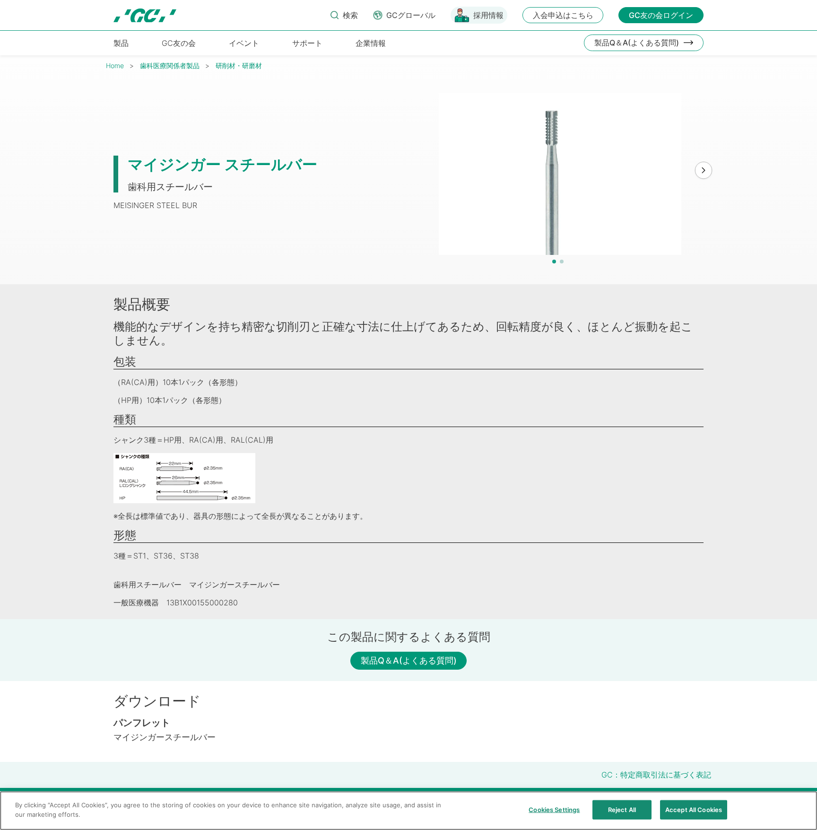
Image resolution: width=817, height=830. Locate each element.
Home (115, 65)
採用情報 (488, 15)
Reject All (622, 809)
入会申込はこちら (563, 15)
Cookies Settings (554, 809)
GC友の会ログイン (661, 15)
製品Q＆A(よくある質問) (636, 42)
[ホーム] (144, 15)
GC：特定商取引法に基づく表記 (656, 774)
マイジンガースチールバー (164, 737)
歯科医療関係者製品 (170, 65)
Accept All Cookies (693, 809)
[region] (408, 810)
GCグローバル (410, 15)
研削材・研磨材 (239, 65)
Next (703, 170)
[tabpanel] (560, 174)
